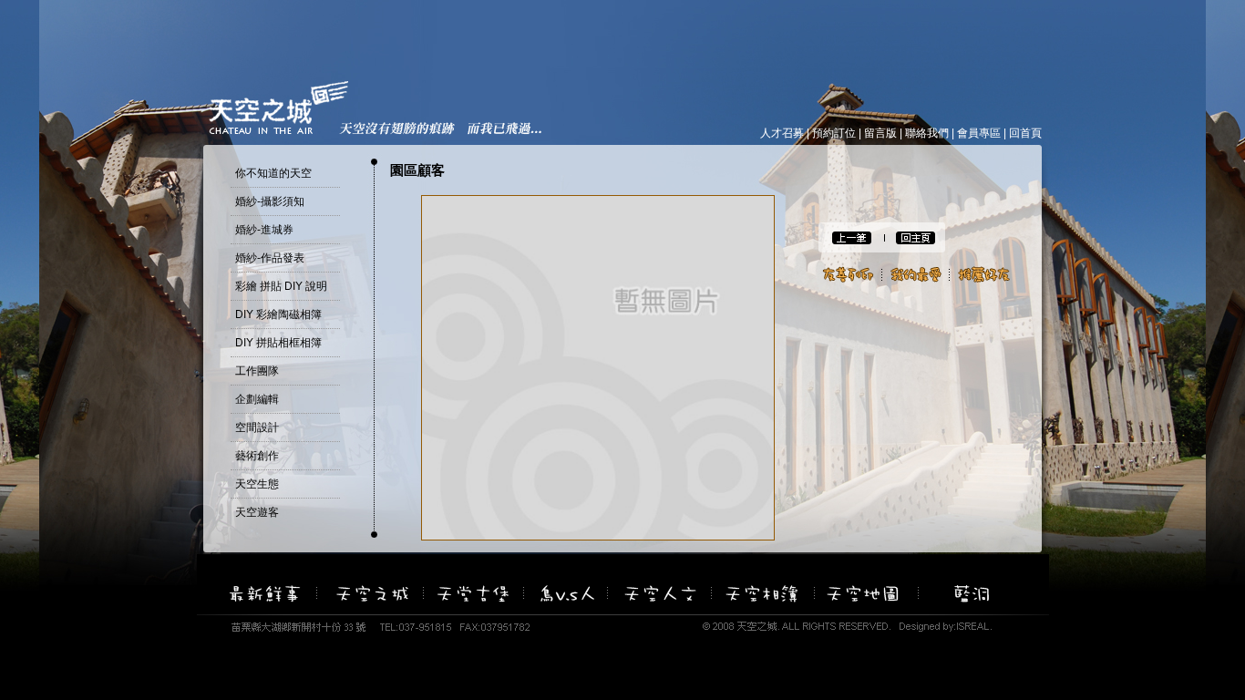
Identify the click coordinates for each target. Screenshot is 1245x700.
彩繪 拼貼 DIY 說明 (281, 286)
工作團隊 (257, 371)
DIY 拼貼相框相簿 (278, 342)
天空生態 (257, 484)
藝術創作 (257, 455)
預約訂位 (834, 133)
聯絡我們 (927, 133)
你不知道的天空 (273, 173)
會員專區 (979, 133)
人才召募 (782, 133)
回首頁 (1025, 133)
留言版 (880, 133)
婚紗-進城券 (264, 229)
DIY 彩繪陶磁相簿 (278, 314)
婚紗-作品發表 (269, 258)
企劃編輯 (257, 399)
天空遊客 (257, 512)
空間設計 (257, 427)
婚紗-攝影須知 (269, 201)
